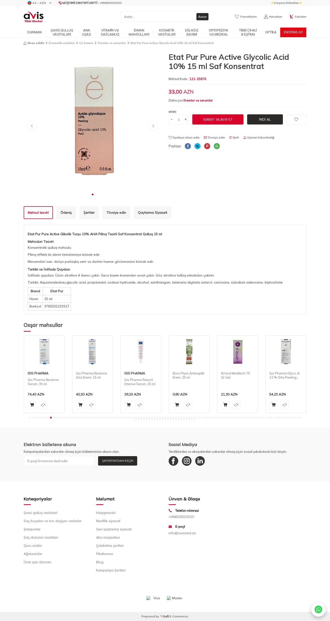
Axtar (202, 17)
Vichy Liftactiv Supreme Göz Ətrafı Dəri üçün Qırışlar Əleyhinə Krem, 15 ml (284, 375)
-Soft (165, 616)
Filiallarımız (104, 554)
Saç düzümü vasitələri (41, 537)
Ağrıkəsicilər (33, 554)
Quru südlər (33, 545)
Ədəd (172, 111)
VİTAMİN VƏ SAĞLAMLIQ (110, 32)
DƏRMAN (34, 32)
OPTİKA (271, 32)
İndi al (265, 119)
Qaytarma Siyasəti (152, 212)
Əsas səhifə (36, 43)
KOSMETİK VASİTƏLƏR (167, 32)
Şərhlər (89, 212)
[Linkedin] (200, 461)
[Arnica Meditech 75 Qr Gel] (189, 352)
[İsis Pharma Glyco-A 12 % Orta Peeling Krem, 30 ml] (237, 352)
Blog (99, 562)
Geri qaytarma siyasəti (114, 529)
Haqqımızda (105, 513)
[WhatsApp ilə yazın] (318, 609)
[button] (92, 194)
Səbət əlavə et (218, 119)
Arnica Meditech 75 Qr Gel (187, 375)
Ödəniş (66, 212)
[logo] (33, 16)
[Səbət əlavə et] (32, 405)
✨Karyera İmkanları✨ (286, 3)
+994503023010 (181, 517)
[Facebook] (173, 461)
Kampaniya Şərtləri (111, 570)
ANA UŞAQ (86, 32)
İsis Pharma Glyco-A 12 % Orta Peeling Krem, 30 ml (236, 375)
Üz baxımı (86, 43)
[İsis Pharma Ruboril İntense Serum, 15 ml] (92, 352)
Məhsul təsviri (38, 212)
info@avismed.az (182, 533)
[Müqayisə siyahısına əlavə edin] (43, 405)
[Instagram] (187, 461)
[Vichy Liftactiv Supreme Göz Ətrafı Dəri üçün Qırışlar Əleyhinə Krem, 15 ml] (286, 352)
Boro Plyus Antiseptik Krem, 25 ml (140, 375)
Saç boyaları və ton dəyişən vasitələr (53, 521)
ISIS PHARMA (86, 373)
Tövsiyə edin (216, 137)
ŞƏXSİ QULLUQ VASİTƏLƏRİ (62, 32)
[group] (92, 121)
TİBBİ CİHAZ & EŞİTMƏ (248, 32)
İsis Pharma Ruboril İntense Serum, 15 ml (91, 382)
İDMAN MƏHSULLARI (139, 32)
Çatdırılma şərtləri (110, 545)
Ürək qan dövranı (37, 562)
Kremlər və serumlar (112, 43)
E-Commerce (179, 616)
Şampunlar (32, 529)
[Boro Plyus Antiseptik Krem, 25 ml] (141, 352)
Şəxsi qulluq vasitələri (40, 513)
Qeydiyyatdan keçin (117, 460)
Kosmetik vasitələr (62, 43)
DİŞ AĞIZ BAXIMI (191, 32)
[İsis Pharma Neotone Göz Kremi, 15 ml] (44, 352)
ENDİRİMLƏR (293, 32)
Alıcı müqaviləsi (108, 537)
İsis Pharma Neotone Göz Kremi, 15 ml (43, 375)
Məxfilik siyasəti (108, 521)
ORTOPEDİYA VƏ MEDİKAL (218, 32)
